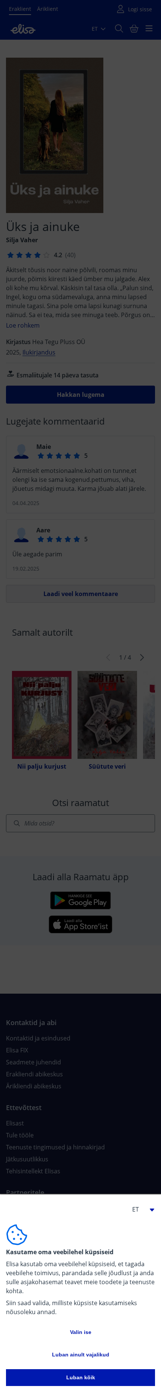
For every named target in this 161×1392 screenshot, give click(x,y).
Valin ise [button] (80, 1332)
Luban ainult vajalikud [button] (80, 1355)
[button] (140, 1209)
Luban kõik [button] (80, 1377)
